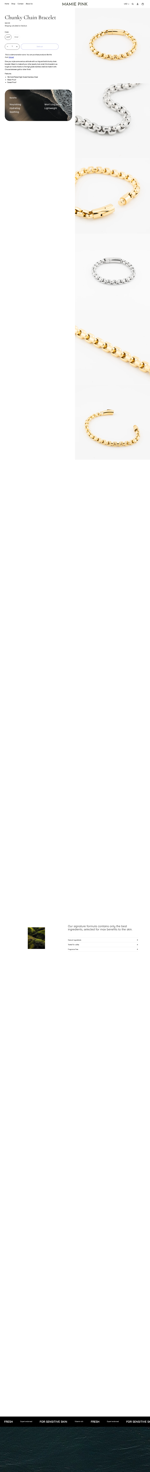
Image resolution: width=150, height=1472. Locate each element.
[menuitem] (7, 4)
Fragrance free (73, 949)
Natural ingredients (74, 940)
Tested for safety (73, 944)
